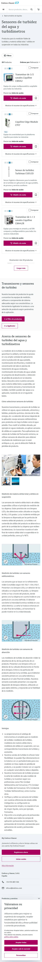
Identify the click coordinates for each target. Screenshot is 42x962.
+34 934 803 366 (12, 882)
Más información (8, 865)
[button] (17, 93)
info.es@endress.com (14, 888)
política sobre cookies (11, 937)
